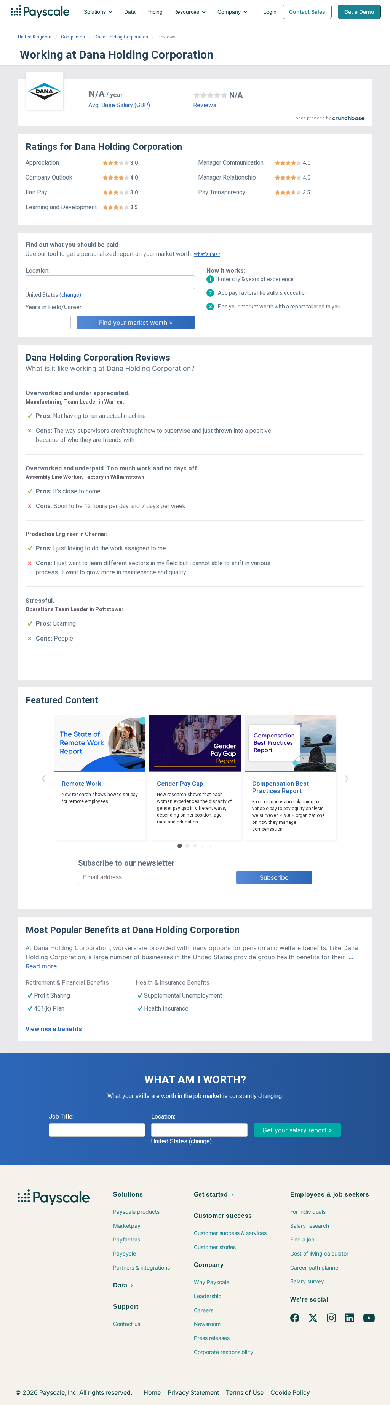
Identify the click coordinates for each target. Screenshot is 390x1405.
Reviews (204, 105)
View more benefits (54, 1029)
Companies (73, 37)
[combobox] (110, 282)
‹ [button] (43, 777)
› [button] (346, 777)
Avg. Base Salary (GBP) (119, 105)
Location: (38, 270)
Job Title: (61, 1116)
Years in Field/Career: (54, 307)
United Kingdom (34, 37)
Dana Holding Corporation (121, 37)
